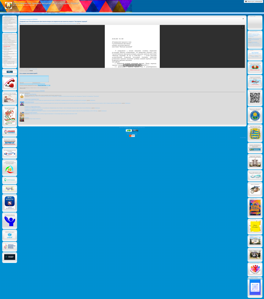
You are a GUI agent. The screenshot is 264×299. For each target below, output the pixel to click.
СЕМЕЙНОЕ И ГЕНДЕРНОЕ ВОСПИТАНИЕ (33, 110)
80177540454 (255, 52)
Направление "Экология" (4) (82, 96)
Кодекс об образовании (29, 100)
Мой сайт (135, 127)
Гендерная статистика (46, 110)
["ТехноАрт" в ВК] (255, 231)
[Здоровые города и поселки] (9, 133)
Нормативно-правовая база (9, 19)
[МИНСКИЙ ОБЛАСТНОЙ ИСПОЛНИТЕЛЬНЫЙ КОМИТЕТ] (255, 138)
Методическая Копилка (8, 17)
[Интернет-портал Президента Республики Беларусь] (255, 71)
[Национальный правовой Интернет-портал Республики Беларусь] (255, 85)
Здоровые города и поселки (9, 61)
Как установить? (129, 132)
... (61, 95)
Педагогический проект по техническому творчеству (54, 113)
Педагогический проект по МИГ (71, 113)
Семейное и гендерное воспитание (8, 24)
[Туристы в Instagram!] (255, 194)
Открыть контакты (255, 56)
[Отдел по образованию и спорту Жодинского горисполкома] (255, 178)
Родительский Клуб (7, 58)
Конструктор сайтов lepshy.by (132, 133)
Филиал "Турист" (7, 38)
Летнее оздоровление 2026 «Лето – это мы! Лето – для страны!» (9, 64)
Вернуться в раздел (32, 91)
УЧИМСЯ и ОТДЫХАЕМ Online (9, 22)
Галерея (5, 27)
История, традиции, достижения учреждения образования (10, 43)
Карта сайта (6, 35)
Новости (5, 47)
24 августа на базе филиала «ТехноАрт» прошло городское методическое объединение (254, 35)
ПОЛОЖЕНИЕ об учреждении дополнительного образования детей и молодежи (70, 100)
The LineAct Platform (243, 137)
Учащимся (6, 60)
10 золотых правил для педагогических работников (44, 100)
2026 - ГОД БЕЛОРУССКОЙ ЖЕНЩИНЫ (9, 54)
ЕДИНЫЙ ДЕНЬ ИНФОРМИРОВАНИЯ (8, 57)
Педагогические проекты (8, 26)
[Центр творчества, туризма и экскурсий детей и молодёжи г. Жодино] (129, 131)
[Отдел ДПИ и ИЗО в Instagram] (255, 215)
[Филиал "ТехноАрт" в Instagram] (255, 244)
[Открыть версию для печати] (243, 18)
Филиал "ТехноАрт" (7, 39)
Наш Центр (6, 36)
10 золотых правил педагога (9, 40)
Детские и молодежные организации (8, 52)
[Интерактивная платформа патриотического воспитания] (9, 144)
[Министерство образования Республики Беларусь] (255, 120)
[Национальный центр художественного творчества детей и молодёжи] (10, 172)
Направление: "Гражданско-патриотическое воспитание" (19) (64, 96)
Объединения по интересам (9, 44)
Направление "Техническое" (93, 96)
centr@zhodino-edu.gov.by (256, 53)
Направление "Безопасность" (46, 96)
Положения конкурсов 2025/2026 (28, 19)
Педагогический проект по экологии (37, 113)
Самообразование (7, 20)
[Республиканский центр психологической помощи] (9, 225)
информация (92, 100)
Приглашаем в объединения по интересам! (253, 43)
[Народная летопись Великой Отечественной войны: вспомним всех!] (9, 101)
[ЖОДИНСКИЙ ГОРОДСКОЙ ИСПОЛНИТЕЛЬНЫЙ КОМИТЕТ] (255, 166)
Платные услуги (7, 46)
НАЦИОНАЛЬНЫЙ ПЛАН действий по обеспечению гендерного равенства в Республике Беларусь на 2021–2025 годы (74, 110)
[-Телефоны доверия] (9, 87)
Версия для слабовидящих (124, 127)
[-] (9, 248)
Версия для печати (141, 127)
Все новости (250, 44)
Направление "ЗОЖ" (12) (35, 96)
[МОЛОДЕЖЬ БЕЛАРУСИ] (9, 259)
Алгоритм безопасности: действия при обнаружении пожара (254, 39)
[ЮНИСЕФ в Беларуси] (9, 238)
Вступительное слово (8, 33)
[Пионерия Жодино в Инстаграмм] (255, 258)
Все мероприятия (257, 44)
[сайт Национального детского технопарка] (9, 155)
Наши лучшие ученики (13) (35, 118)
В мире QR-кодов (118, 103)
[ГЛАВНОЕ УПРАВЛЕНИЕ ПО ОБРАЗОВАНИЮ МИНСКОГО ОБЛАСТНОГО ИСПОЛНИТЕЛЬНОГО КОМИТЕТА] (255, 150)
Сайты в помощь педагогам (108, 103)
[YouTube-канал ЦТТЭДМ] (255, 273)
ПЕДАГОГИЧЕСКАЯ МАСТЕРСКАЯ (8, 16)
